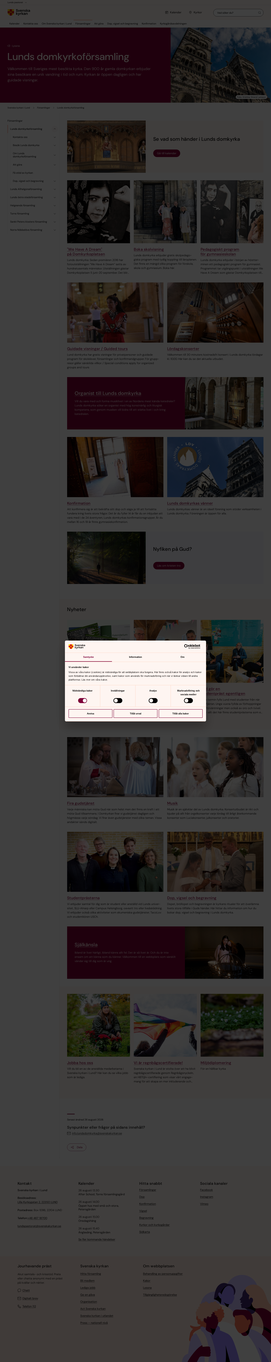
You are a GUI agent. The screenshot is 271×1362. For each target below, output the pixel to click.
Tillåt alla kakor (180, 713)
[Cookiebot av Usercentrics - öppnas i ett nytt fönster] (189, 646)
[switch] (117, 700)
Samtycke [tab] (88, 657)
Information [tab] (135, 657)
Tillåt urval (135, 713)
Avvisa (90, 713)
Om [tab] (182, 657)
